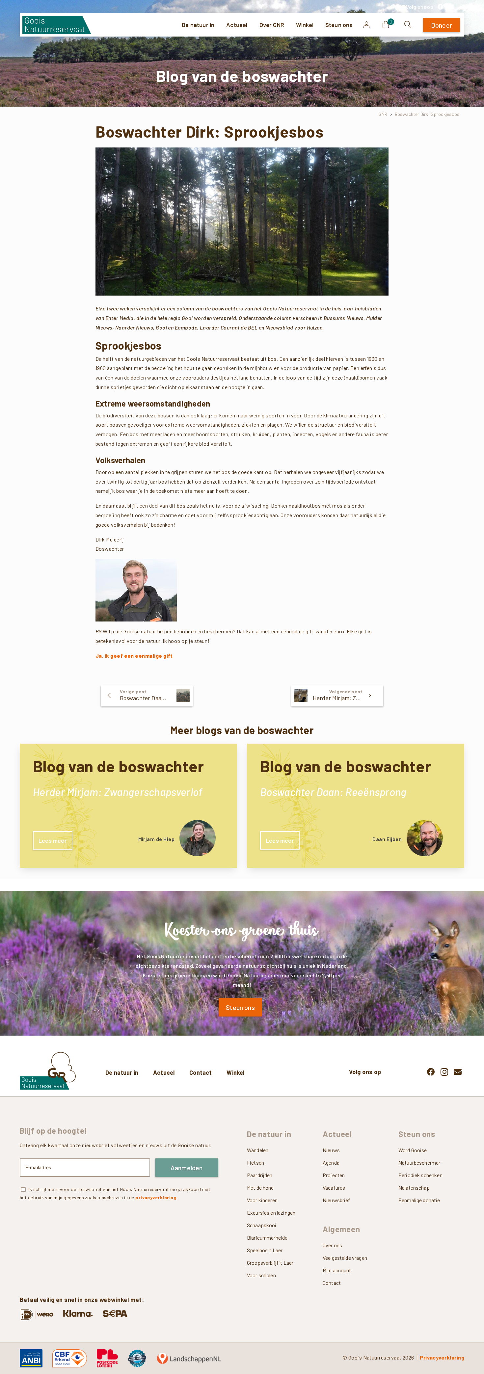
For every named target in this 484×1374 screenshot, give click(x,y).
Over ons (332, 1245)
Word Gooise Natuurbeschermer (419, 1156)
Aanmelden (187, 1168)
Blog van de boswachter (118, 766)
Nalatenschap (414, 1187)
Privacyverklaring (442, 1357)
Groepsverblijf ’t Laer (270, 1262)
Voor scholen (261, 1275)
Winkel (235, 1072)
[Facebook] (440, 6)
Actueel (164, 1072)
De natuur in (121, 1072)
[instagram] (462, 6)
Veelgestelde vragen (345, 1258)
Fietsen (255, 1162)
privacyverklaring (155, 1197)
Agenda (331, 1162)
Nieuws (331, 1150)
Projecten (334, 1175)
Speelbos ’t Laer (264, 1250)
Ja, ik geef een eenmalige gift (134, 655)
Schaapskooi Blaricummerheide (267, 1231)
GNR (382, 114)
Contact (200, 1072)
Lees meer (53, 840)
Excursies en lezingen (271, 1212)
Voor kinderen (262, 1200)
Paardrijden (260, 1175)
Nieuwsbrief (336, 1200)
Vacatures (334, 1187)
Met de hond (260, 1187)
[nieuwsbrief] (451, 6)
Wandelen (257, 1150)
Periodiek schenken (420, 1175)
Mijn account (337, 1270)
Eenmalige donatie (419, 1200)
